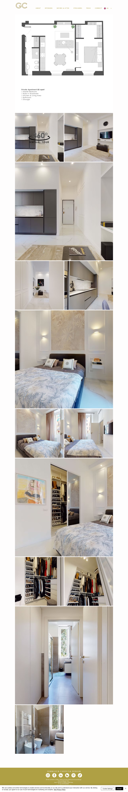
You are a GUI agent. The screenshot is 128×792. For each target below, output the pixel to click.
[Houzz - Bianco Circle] (67, 775)
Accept (119, 789)
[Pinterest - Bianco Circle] (73, 775)
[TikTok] (80, 775)
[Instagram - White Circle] (48, 775)
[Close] (125, 788)
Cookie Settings (108, 789)
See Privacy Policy (60, 789)
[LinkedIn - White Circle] (61, 775)
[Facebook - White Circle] (54, 775)
